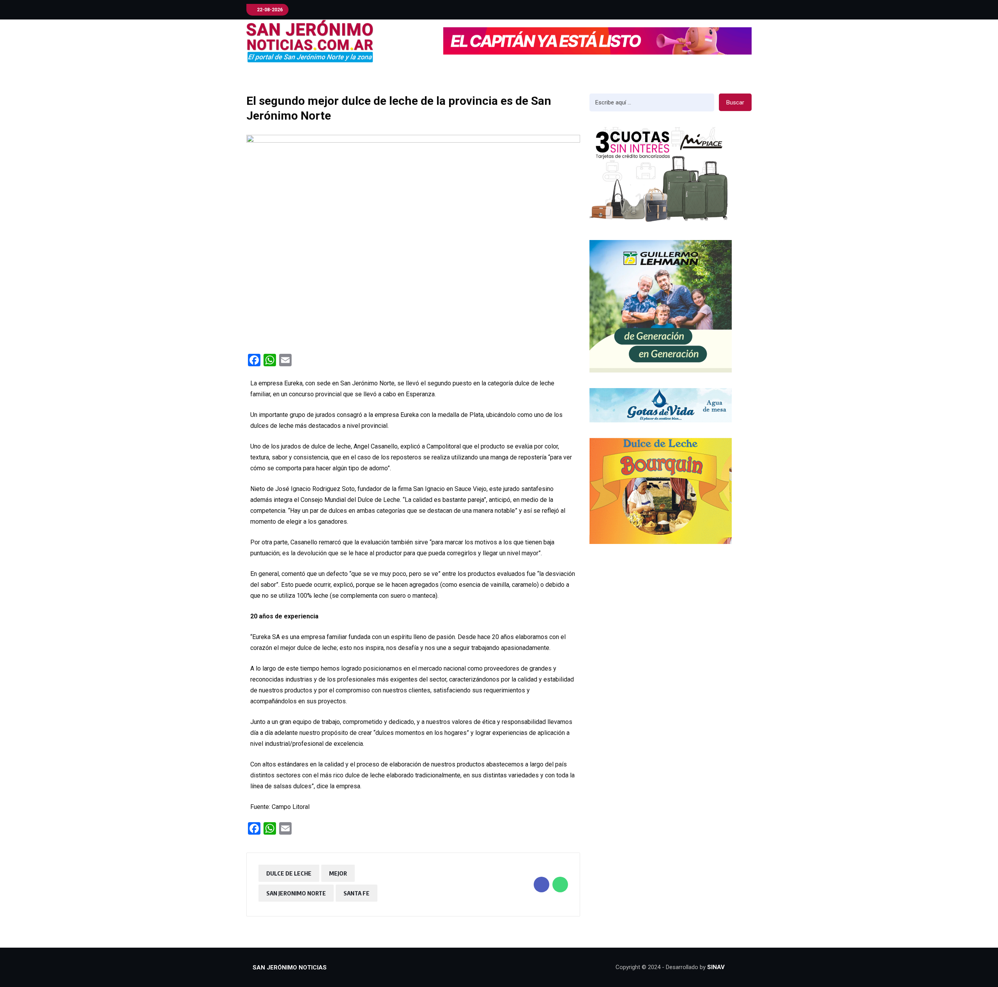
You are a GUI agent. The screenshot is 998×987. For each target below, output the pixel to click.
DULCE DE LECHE (288, 873)
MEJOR (338, 873)
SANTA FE (356, 893)
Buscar (735, 102)
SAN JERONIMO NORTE (296, 893)
